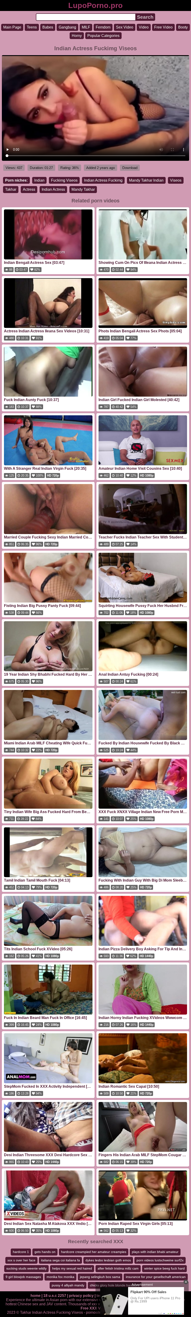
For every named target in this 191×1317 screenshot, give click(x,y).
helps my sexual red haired (72, 1268)
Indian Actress (53, 189)
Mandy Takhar (83, 189)
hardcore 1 (21, 1252)
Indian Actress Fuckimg (103, 180)
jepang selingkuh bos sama (100, 1277)
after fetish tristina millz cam (118, 1268)
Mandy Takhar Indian (146, 180)
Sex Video (124, 27)
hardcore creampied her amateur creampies (93, 1252)
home (36, 1296)
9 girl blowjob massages (23, 1277)
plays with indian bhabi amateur (155, 1252)
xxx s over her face (21, 1260)
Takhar (10, 189)
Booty (183, 27)
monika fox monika (60, 1277)
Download (129, 168)
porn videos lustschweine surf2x (160, 1260)
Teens (32, 27)
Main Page (12, 27)
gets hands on (44, 1252)
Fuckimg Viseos (64, 180)
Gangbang (67, 27)
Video (144, 27)
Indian (39, 180)
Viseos (175, 180)
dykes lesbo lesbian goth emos (108, 1260)
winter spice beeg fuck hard (164, 1268)
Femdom (103, 27)
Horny (77, 36)
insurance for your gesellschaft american (156, 1277)
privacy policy (81, 1296)
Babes (47, 27)
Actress (29, 189)
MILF (86, 27)
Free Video (163, 27)
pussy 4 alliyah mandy (68, 1285)
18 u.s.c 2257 (54, 1296)
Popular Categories (103, 36)
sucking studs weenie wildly (26, 1268)
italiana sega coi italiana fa (60, 1260)
